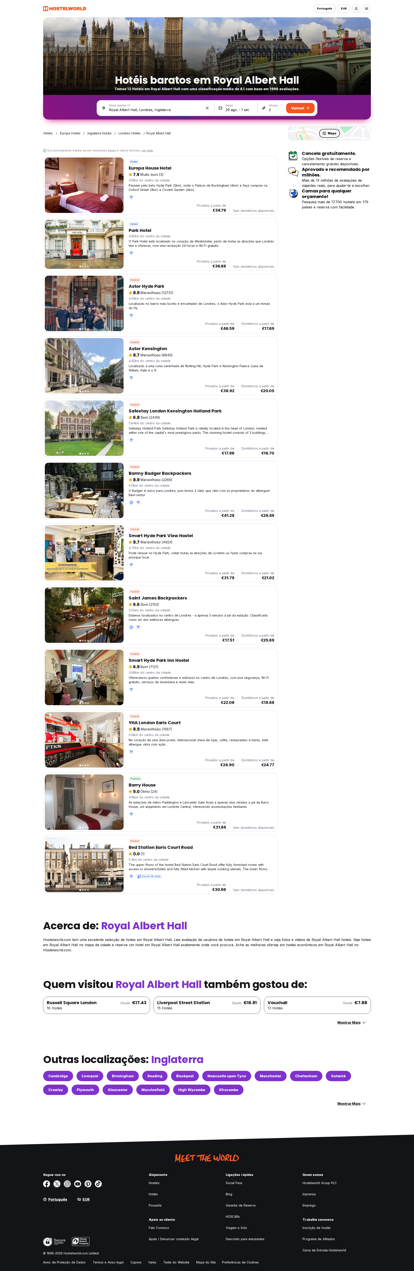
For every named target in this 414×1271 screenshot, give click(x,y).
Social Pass (234, 1183)
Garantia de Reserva (241, 1205)
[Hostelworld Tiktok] (98, 1183)
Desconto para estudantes (245, 1239)
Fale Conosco (159, 1228)
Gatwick (338, 1076)
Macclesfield (153, 1090)
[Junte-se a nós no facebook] (46, 1183)
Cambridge (58, 1076)
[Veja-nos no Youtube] (77, 1183)
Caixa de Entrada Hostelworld (324, 1250)
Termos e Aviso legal (108, 1262)
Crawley (55, 1090)
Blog (229, 1194)
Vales (152, 1262)
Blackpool (185, 1076)
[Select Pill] (356, 8)
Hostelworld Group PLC (320, 1183)
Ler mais (147, 150)
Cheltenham (306, 1076)
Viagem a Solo (236, 1228)
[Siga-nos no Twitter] (56, 1183)
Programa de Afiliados (319, 1239)
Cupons (136, 1262)
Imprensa (309, 1194)
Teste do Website (176, 1262)
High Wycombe (191, 1090)
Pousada (155, 1205)
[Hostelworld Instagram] (67, 1183)
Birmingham (123, 1076)
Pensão (135, 778)
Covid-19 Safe (151, 876)
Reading (154, 1076)
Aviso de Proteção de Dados (64, 1262)
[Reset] (207, 108)
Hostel (134, 280)
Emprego (309, 1205)
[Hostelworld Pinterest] (88, 1183)
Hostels (154, 1183)
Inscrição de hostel (316, 1228)
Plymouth (85, 1090)
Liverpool (90, 1076)
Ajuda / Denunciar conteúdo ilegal (174, 1239)
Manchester (270, 1076)
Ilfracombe (228, 1090)
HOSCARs (233, 1216)
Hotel (134, 161)
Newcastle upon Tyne (226, 1076)
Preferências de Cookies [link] (240, 1262)
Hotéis (153, 1194)
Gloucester (118, 1090)
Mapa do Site (206, 1262)
